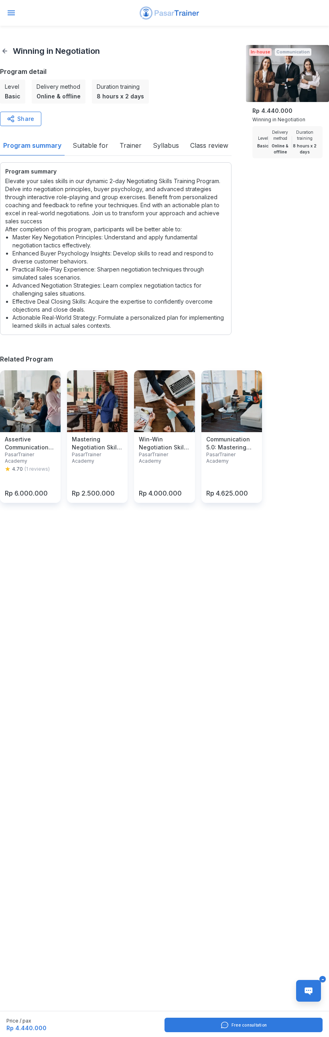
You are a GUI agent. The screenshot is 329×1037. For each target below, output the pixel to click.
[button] (169, 13)
